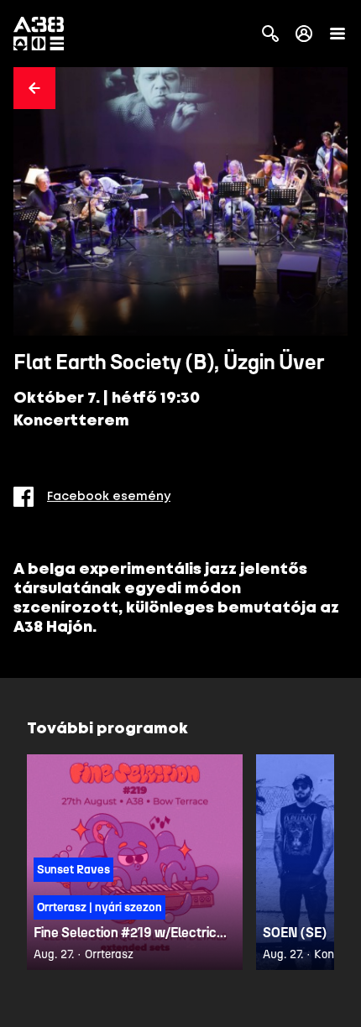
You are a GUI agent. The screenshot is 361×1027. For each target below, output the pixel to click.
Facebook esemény (108, 497)
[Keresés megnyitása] (270, 33)
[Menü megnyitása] (337, 33)
